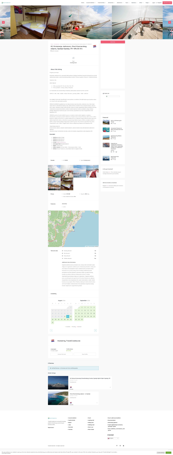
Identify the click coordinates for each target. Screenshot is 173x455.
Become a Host (167, 2)
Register (160, 2)
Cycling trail (91, 420)
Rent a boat (91, 429)
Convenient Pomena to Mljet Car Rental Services (117, 129)
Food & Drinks (101, 2)
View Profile (85, 354)
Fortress (70, 429)
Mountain (70, 427)
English (111, 438)
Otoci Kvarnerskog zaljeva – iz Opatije (80, 394)
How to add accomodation (114, 418)
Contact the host (62, 354)
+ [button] (49, 212)
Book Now (112, 42)
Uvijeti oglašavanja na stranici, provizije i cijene (115, 425)
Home (82, 2)
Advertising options (112, 422)
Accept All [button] (168, 452)
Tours (127, 2)
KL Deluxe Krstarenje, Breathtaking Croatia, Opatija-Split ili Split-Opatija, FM (90, 378)
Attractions (110, 2)
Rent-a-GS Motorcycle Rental (116, 121)
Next (169, 22)
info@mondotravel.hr (61, 142)
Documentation (111, 420)
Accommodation (90, 2)
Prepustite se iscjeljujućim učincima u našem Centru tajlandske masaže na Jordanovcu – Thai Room (117, 146)
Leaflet (86, 246)
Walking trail (91, 424)
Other (140, 2)
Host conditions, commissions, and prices (116, 429)
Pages (147, 2)
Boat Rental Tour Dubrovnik (115, 157)
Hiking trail (90, 422)
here (109, 172)
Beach (69, 422)
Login (153, 2)
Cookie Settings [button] (160, 452)
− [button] (49, 214)
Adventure (119, 2)
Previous (3, 22)
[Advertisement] (113, 66)
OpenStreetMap (91, 246)
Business (134, 2)
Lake (69, 424)
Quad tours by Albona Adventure (116, 136)
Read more (51, 427)
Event (89, 418)
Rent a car (90, 427)
